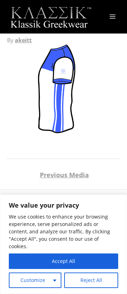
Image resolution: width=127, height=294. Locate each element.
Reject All (91, 280)
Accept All (63, 261)
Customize (32, 280)
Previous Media (64, 175)
